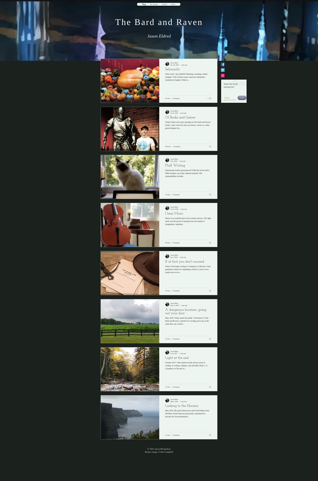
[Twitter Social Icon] (223, 70)
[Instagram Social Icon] (223, 75)
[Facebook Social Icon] (223, 64)
